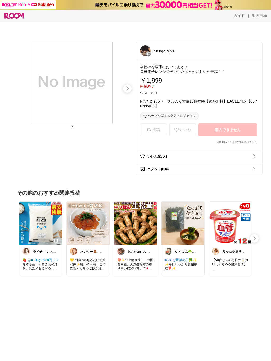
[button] (145, 50)
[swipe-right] (127, 88)
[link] (40, 223)
